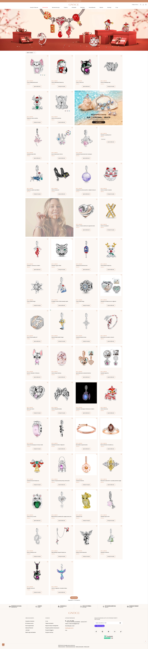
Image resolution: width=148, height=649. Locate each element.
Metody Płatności (29, 628)
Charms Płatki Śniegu (80, 301)
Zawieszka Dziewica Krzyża (81, 337)
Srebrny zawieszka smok (31, 552)
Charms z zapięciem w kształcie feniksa (59, 588)
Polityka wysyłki (86, 646)
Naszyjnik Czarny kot (31, 588)
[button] (34, 8)
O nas (46, 621)
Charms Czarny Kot (80, 82)
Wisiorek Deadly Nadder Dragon (57, 337)
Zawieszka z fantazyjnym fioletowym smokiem (85, 408)
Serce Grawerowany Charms (57, 154)
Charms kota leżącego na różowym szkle (35, 444)
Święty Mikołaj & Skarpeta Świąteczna (58, 552)
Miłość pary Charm (30, 408)
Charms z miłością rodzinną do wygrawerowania (85, 225)
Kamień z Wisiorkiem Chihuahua (33, 373)
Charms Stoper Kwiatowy (56, 373)
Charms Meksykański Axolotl (32, 82)
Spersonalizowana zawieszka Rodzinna (83, 373)
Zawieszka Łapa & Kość (105, 516)
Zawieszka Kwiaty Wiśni (31, 154)
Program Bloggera (49, 630)
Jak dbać (27, 630)
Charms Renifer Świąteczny (106, 265)
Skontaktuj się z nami (69, 626)
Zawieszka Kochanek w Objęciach (58, 444)
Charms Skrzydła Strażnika (56, 408)
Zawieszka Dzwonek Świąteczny (33, 480)
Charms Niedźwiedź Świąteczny (57, 82)
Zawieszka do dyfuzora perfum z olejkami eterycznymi (86, 190)
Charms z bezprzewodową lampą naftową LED (60, 480)
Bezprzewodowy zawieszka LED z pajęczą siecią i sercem (61, 516)
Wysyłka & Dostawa (29, 621)
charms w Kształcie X (105, 225)
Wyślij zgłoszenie (69, 628)
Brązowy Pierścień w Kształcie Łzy (107, 444)
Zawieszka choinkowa (105, 552)
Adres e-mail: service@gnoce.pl (72, 623)
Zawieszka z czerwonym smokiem (33, 265)
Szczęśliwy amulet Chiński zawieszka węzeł (59, 301)
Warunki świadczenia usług (70, 646)
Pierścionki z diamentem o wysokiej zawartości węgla (111, 480)
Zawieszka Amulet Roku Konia (81, 265)
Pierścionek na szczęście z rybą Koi (107, 337)
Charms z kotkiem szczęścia (106, 190)
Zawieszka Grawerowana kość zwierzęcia (84, 154)
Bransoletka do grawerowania (81, 444)
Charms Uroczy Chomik (31, 516)
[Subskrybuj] (120, 623)
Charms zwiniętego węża (105, 82)
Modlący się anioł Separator (81, 552)
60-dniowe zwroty (29, 623)
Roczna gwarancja (29, 625)
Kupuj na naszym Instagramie (51, 625)
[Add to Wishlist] (47, 56)
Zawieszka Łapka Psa (105, 373)
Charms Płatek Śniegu (31, 301)
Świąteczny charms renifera (32, 118)
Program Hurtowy (49, 632)
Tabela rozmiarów (49, 623)
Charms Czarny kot (55, 190)
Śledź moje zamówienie (30, 632)
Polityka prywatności (61, 646)
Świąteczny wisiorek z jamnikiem (33, 190)
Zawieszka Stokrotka (80, 480)
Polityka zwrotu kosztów (80, 646)
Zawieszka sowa (79, 516)
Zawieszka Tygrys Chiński (56, 265)
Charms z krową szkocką (56, 118)
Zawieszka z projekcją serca (106, 134)
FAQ (66, 630)
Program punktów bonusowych (52, 628)
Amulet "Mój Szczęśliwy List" (32, 337)
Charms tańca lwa (104, 408)
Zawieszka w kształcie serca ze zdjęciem (108, 301)
